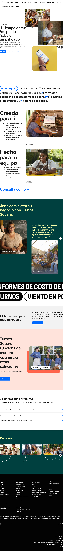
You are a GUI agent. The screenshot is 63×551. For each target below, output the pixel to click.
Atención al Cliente (36, 488)
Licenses (61, 538)
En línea (1, 484)
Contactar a (13, 51)
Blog (33, 484)
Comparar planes (38, 322)
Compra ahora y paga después (6, 502)
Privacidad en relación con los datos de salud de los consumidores (48, 542)
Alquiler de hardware (36, 496)
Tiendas (18, 488)
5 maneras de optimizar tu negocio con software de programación (7, 459)
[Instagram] (62, 523)
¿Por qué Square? (36, 482)
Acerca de (51, 489)
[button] (60, 238)
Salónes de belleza (20, 490)
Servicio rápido (19, 482)
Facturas (2, 488)
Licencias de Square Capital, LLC (56, 540)
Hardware (2, 505)
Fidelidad (2, 492)
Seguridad (61, 534)
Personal (2, 498)
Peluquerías (18, 494)
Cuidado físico (19, 505)
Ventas (33, 486)
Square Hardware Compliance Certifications (53, 544)
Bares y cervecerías (20, 486)
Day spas (18, 498)
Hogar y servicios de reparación (23, 509)
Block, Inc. (61, 546)
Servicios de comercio (37, 494)
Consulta (13, 189)
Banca (1, 496)
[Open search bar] (57, 2)
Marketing (2, 490)
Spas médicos (19, 502)
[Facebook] (60, 523)
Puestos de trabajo (53, 493)
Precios (34, 480)
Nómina (1, 500)
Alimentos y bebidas (20, 480)
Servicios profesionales (21, 507)
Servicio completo (20, 484)
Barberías (18, 492)
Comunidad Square (36, 490)
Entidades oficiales (59, 536)
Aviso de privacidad (59, 532)
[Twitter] (58, 523)
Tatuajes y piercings (20, 500)
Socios (50, 497)
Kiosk (1, 486)
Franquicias (18, 511)
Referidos (51, 495)
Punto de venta (3, 480)
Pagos (1, 482)
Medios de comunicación (54, 491)
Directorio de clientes (4, 494)
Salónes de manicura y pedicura (23, 496)
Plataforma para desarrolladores (39, 492)
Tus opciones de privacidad (57, 527)
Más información (5, 379)
